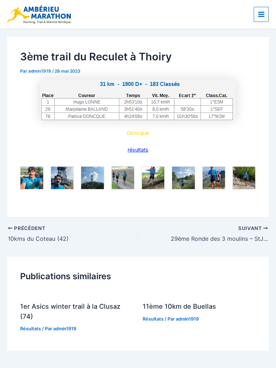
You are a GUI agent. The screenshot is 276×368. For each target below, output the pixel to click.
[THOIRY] (138, 99)
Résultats (30, 328)
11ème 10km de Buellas (179, 306)
